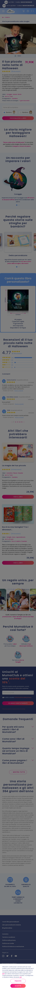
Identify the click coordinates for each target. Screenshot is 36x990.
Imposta (18, 981)
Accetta (18, 986)
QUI (3, 973)
